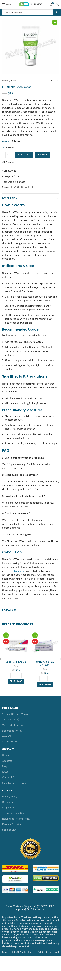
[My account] (57, 4)
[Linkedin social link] (25, 187)
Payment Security (11, 824)
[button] (16, 681)
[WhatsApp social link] (29, 187)
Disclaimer (7, 802)
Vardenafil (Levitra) (12, 725)
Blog (4, 766)
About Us (7, 760)
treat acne (19, 570)
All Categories (9, 741)
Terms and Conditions (14, 813)
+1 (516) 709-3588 (44, 906)
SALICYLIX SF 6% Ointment (45, 663)
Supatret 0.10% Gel (16, 662)
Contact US (8, 777)
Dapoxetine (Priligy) (12, 730)
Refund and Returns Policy (16, 818)
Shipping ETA (9, 829)
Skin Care (20, 181)
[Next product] (57, 80)
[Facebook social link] (11, 187)
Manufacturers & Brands (15, 782)
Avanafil (6, 736)
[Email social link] (18, 187)
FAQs (5, 771)
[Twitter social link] (15, 187)
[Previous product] (51, 80)
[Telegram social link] (32, 187)
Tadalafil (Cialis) (10, 719)
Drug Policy (8, 807)
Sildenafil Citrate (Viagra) (15, 714)
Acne (13, 80)
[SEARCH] (56, 12)
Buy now (42, 155)
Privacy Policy (9, 796)
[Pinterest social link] (22, 187)
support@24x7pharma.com (30, 909)
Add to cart (24, 155)
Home (5, 80)
